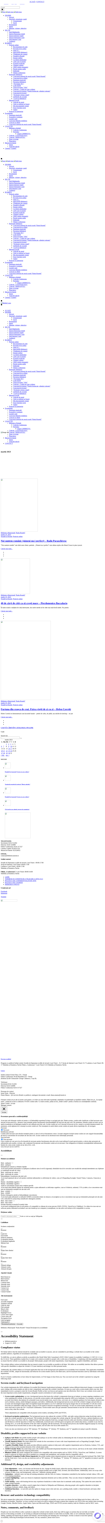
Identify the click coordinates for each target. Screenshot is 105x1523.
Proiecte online (18, 536)
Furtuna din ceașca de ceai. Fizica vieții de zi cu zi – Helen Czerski (36, 709)
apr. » (7, 755)
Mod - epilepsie (6, 1163)
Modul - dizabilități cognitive (10, 1182)
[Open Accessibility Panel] (1, 1521)
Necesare (6, 1130)
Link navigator (5, 1320)
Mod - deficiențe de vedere (10, 1172)
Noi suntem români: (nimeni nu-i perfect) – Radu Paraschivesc (34, 541)
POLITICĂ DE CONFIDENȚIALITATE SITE (20, 881)
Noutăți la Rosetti (6, 536)
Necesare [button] (4, 1128)
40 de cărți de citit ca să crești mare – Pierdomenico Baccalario (34, 603)
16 (9, 749)
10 (11, 746)
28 (4, 753)
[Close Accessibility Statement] (1, 1331)
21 (4, 751)
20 (2, 751)
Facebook (4, 891)
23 (9, 751)
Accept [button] (12, 1103)
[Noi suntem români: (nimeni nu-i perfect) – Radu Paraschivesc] (19, 531)
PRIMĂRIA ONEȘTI (12, 884)
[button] (1, 1232)
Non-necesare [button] (5, 1137)
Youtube (3, 897)
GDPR (7, 877)
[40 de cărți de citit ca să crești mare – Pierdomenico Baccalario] (15, 593)
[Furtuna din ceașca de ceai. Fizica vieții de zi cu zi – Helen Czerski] (26, 699)
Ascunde (19, 1324)
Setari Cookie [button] (5, 1103)
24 (11, 751)
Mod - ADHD (5, 1191)
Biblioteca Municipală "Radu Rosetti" (13, 533)
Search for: (4, 736)
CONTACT (40, 2)
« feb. (3, 755)
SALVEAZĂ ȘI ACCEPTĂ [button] (10, 1147)
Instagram (4, 893)
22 (7, 751)
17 (11, 749)
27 (2, 753)
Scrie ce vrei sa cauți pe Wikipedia (31, 1216)
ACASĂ (32, 2)
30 (9, 753)
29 (7, 753)
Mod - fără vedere (7, 1201)
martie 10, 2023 (6, 535)
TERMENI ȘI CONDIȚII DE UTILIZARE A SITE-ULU (24, 879)
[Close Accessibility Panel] (1, 1155)
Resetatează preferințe (8, 1324)
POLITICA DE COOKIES (14, 882)
